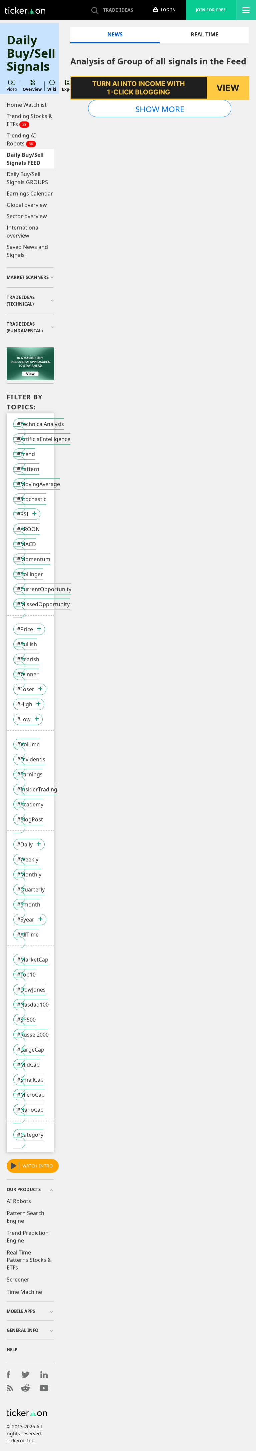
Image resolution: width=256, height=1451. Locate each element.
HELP (12, 1350)
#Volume (28, 744)
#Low (24, 719)
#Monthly (29, 874)
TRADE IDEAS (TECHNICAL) (21, 300)
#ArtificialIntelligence (43, 439)
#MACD (26, 544)
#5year (25, 919)
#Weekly (27, 859)
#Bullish (27, 644)
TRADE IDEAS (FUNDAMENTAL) (25, 327)
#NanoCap (30, 1109)
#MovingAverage (38, 484)
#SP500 (26, 1019)
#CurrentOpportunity (44, 589)
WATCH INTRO (37, 1166)
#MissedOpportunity (43, 604)
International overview (23, 231)
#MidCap (28, 1064)
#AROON (28, 529)
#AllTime (28, 934)
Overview (32, 89)
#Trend (26, 454)
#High (24, 704)
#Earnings (30, 774)
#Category (30, 1134)
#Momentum (33, 559)
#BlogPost (30, 819)
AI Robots (19, 1201)
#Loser (25, 689)
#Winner (28, 674)
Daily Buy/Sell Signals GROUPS (27, 178)
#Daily (25, 844)
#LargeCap (30, 1049)
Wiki (51, 89)
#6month (28, 904)
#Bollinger (30, 574)
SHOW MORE (159, 108)
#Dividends (31, 759)
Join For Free (211, 10)
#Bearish (28, 659)
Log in (168, 10)
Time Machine (24, 1292)
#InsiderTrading (37, 789)
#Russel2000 (33, 1034)
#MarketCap (32, 959)
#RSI (22, 514)
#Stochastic (31, 499)
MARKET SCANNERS (28, 277)
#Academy (30, 804)
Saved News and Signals (27, 251)
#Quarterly (31, 889)
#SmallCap (30, 1079)
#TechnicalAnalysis (40, 424)
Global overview (27, 205)
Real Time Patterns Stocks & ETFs (29, 1260)
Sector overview (27, 216)
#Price (25, 629)
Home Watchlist (27, 104)
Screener (18, 1279)
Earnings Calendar (30, 193)
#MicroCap (31, 1094)
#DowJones (31, 989)
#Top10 (26, 974)
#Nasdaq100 (33, 1004)
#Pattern (28, 469)
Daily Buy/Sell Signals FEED (25, 158)
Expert (68, 89)
